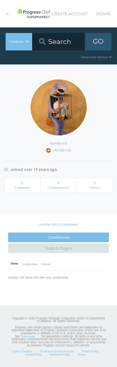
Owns (14, 264)
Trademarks (28, 336)
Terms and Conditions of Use (57, 351)
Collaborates (29, 264)
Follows (45, 264)
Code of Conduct (22, 351)
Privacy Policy (90, 351)
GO (98, 41)
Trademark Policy (59, 354)
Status (81, 354)
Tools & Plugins (58, 248)
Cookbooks (58, 237)
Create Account (70, 14)
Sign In (103, 14)
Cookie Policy (33, 354)
